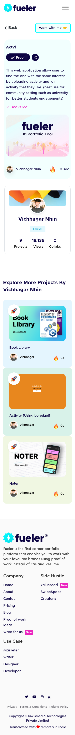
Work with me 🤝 (53, 28)
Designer (11, 664)
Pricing (9, 606)
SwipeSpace (51, 592)
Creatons (48, 599)
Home (8, 585)
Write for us (17, 632)
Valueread (54, 585)
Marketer (11, 650)
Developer (12, 671)
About (8, 592)
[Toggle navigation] (65, 8)
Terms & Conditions (33, 706)
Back (12, 28)
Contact (10, 599)
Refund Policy (58, 706)
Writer (8, 657)
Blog (7, 612)
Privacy (12, 706)
